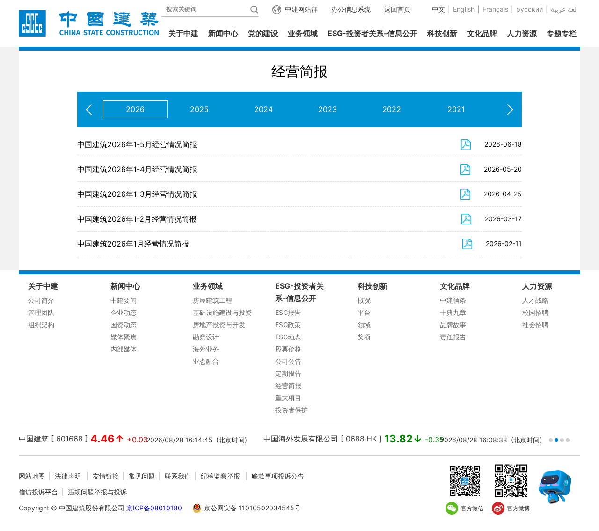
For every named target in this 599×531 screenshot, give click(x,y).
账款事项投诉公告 (278, 476)
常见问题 (142, 476)
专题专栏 (562, 33)
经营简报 (288, 385)
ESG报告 (288, 312)
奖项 (364, 337)
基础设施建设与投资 (222, 312)
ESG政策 (288, 325)
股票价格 (288, 349)
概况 (364, 300)
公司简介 (41, 300)
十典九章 (453, 312)
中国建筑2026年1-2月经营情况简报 (137, 219)
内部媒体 (123, 349)
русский (529, 9)
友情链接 (106, 476)
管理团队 (41, 312)
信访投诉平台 (38, 492)
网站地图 (32, 476)
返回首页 (397, 9)
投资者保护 (291, 410)
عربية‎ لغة (564, 9)
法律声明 (69, 476)
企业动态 (123, 312)
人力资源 (522, 33)
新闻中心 (223, 33)
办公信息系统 (351, 9)
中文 (438, 9)
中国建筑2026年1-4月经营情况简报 (137, 169)
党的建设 (263, 33)
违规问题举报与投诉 (97, 492)
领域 (364, 325)
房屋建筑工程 (212, 300)
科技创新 (442, 33)
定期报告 (288, 373)
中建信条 (453, 300)
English (464, 9)
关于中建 (183, 33)
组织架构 (41, 325)
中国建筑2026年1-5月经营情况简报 (137, 144)
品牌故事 (453, 325)
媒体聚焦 (123, 337)
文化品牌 (482, 33)
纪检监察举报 (220, 476)
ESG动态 (288, 337)
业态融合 (206, 361)
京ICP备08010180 (154, 508)
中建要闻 (123, 300)
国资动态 (123, 325)
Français (495, 9)
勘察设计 (206, 337)
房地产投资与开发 (219, 325)
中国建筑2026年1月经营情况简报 (133, 243)
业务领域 (303, 33)
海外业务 (206, 349)
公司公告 (288, 361)
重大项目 (288, 398)
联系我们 (178, 476)
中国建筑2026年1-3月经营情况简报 (137, 194)
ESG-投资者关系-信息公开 (372, 33)
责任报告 (453, 337)
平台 (364, 312)
